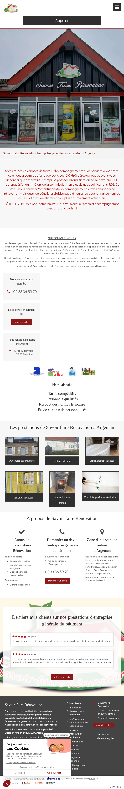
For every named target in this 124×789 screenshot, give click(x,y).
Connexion (115, 786)
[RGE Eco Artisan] (56, 371)
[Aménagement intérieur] (102, 446)
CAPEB (92, 778)
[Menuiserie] (21, 446)
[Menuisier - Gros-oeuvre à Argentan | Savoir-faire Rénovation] (11, 8)
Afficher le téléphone (108, 717)
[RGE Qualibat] (73, 371)
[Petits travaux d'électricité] (100, 482)
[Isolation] (24, 482)
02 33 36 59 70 (25, 291)
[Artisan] (36, 371)
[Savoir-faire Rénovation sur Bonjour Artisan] (26, 783)
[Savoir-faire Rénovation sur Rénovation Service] (51, 783)
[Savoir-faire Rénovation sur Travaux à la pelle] (38, 783)
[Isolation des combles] (62, 482)
